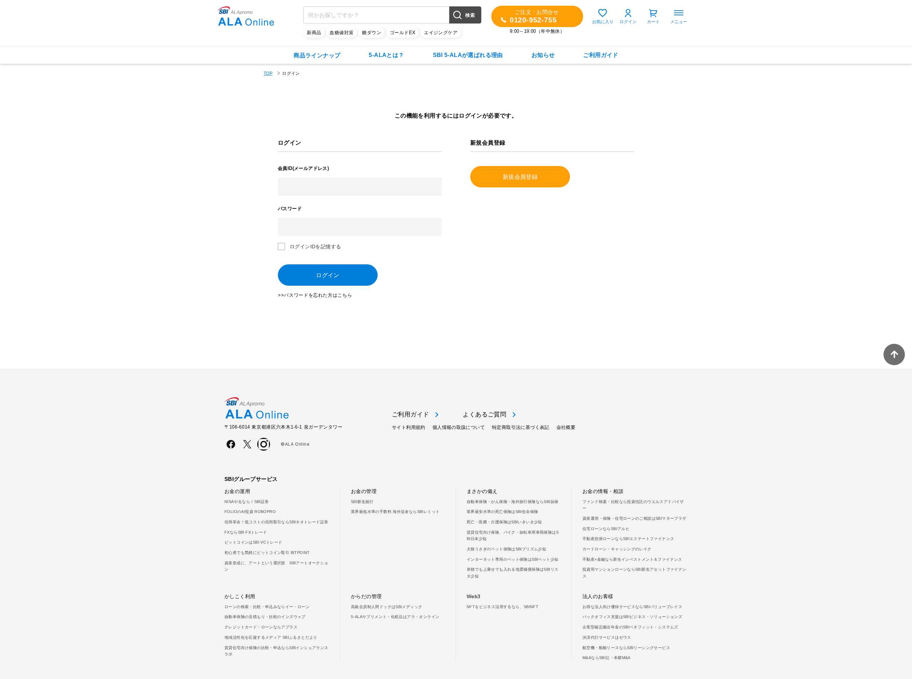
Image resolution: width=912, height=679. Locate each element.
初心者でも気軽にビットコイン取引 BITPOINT (267, 552)
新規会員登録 (520, 177)
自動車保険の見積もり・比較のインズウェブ (265, 617)
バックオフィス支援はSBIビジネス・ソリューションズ (632, 617)
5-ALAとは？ (386, 55)
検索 (470, 15)
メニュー (678, 21)
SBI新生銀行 (362, 501)
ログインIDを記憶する (315, 246)
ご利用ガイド (600, 55)
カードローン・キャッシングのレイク (617, 549)
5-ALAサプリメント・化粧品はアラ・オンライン (395, 617)
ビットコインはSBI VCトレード (253, 542)
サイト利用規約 (408, 427)
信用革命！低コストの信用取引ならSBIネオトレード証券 (276, 522)
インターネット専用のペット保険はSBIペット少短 (512, 559)
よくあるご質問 (484, 414)
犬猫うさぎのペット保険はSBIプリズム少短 (506, 549)
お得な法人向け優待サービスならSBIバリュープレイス (632, 607)
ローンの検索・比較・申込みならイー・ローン (267, 607)
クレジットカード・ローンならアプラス (260, 627)
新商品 (314, 32)
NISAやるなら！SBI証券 (246, 501)
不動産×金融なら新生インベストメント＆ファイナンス (632, 559)
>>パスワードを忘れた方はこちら (315, 295)
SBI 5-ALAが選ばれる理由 (468, 55)
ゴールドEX (402, 32)
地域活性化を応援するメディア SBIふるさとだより (270, 637)
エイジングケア (440, 32)
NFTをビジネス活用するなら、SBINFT (502, 607)
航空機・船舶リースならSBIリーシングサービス (626, 648)
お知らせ (543, 55)
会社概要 (566, 427)
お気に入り (602, 21)
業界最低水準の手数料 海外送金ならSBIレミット (395, 511)
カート (653, 21)
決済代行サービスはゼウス (606, 637)
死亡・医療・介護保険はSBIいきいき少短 (504, 522)
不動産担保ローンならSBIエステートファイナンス (628, 539)
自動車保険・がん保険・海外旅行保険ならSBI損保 (512, 501)
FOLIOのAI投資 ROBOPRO (250, 511)
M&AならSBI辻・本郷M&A (606, 657)
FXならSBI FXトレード (245, 532)
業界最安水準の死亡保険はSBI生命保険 (502, 511)
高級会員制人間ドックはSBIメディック (386, 607)
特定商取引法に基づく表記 (520, 427)
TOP (268, 73)
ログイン (628, 21)
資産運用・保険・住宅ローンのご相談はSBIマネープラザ (634, 518)
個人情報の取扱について (458, 427)
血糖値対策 (341, 32)
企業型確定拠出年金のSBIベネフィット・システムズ (630, 627)
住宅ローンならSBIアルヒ (605, 529)
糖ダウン (371, 32)
